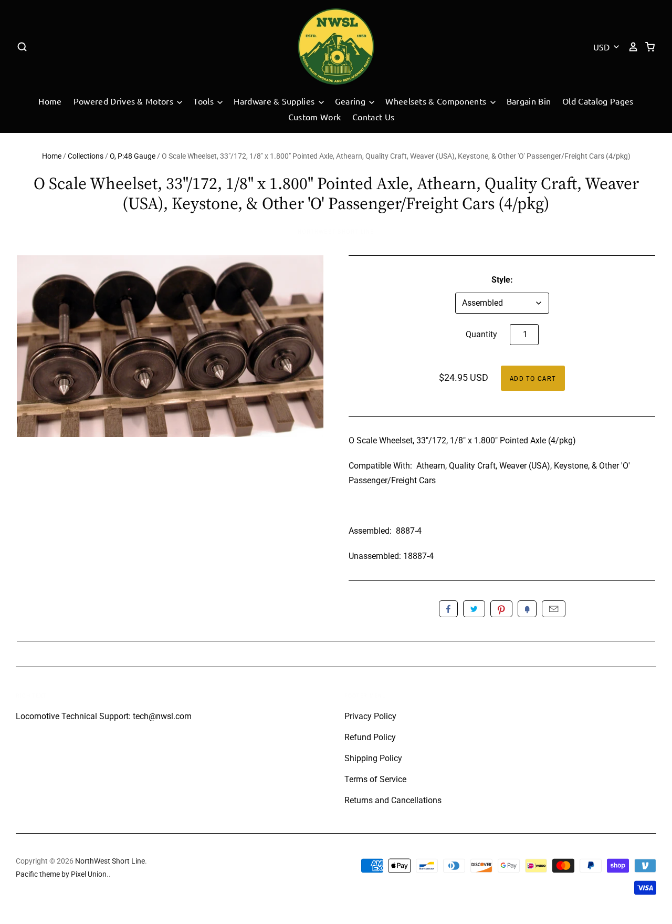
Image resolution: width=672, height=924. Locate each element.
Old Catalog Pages (597, 101)
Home (49, 101)
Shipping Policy (373, 758)
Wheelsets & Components (436, 101)
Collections (85, 156)
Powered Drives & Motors (125, 101)
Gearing (351, 101)
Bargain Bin (529, 101)
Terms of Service (375, 779)
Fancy (527, 608)
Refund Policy (370, 737)
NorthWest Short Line (336, 231)
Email (553, 608)
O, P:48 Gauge (132, 156)
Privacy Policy (370, 716)
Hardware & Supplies (275, 101)
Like (448, 608)
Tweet (474, 608)
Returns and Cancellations (393, 800)
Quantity (481, 334)
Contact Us (373, 116)
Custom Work (314, 116)
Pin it (501, 608)
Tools (204, 101)
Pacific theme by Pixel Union (61, 874)
